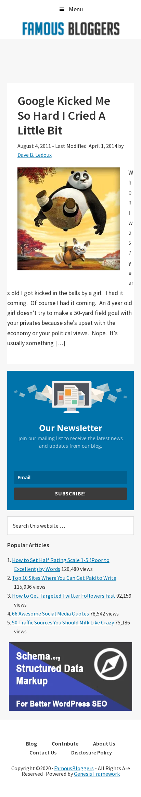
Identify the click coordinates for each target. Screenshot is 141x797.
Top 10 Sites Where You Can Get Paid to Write (64, 577)
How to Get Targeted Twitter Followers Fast (63, 595)
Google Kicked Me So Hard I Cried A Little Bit (63, 115)
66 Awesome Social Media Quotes (50, 613)
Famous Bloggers (70, 28)
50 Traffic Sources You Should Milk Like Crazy (63, 622)
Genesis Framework (97, 773)
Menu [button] (76, 9)
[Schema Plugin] (70, 708)
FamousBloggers (74, 768)
